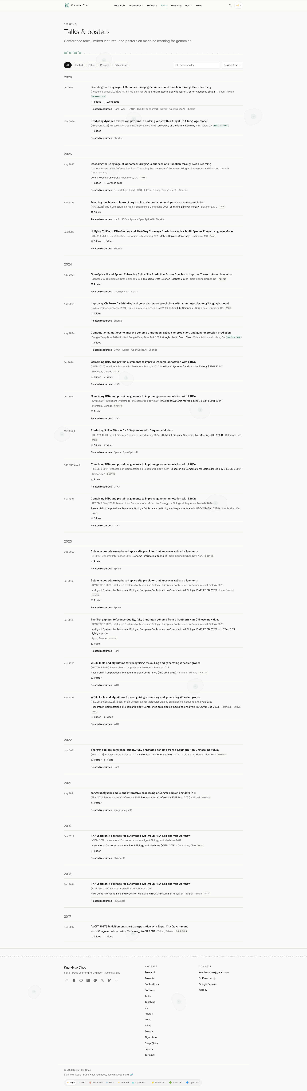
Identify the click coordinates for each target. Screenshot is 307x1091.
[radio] (70, 1082)
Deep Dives (151, 1043)
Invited (79, 65)
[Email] (67, 980)
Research (119, 5)
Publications (136, 5)
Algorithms (151, 1037)
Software (152, 5)
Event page (112, 101)
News (199, 5)
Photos (149, 1013)
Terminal (150, 1054)
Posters (104, 65)
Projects (149, 978)
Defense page (114, 182)
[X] (102, 980)
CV (146, 1007)
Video (109, 241)
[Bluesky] (109, 980)
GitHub (203, 990)
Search (149, 1031)
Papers (149, 1049)
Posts (188, 5)
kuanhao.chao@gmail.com (214, 972)
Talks (164, 5)
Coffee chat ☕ (207, 978)
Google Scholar (207, 984)
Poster (98, 284)
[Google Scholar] (74, 980)
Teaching (176, 5)
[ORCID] (95, 980)
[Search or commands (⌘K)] (230, 5)
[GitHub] (81, 980)
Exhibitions (121, 65)
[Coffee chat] (116, 980)
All (67, 65)
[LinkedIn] (88, 980)
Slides (97, 101)
